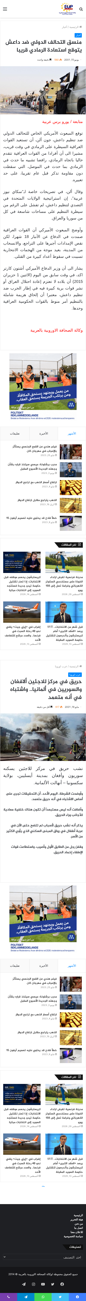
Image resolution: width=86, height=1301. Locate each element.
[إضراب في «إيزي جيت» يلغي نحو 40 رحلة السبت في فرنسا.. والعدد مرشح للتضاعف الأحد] (22, 612)
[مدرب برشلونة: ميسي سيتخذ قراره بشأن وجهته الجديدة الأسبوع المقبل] (71, 469)
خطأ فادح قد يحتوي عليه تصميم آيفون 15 (31, 518)
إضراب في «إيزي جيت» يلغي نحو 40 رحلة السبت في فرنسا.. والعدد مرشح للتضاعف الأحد (23, 633)
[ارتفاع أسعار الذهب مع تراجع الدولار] (71, 487)
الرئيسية (74, 26)
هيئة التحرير (76, 1219)
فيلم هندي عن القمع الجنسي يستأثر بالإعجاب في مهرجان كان (35, 448)
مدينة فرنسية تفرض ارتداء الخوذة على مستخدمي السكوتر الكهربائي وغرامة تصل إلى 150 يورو (64, 584)
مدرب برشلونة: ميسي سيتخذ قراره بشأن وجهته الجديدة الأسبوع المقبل (32, 466)
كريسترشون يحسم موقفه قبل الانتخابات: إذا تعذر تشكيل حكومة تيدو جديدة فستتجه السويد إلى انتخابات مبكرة (22, 584)
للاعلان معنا (77, 1232)
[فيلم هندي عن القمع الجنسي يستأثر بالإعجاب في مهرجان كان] (71, 451)
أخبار (64, 26)
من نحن (79, 1223)
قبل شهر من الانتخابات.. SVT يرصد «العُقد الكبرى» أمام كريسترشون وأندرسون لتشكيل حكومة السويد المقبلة (64, 633)
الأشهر (72, 433)
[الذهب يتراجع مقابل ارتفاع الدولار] (71, 505)
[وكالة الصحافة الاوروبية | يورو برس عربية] (67, 9)
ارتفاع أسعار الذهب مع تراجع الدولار (36, 482)
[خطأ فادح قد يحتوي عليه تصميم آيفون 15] (71, 523)
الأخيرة (43, 433)
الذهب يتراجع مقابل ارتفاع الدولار (37, 500)
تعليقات (15, 433)
